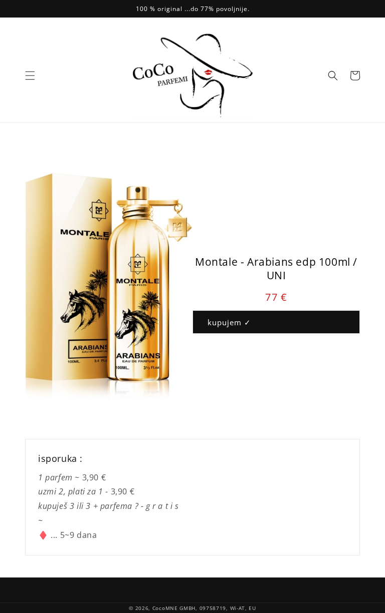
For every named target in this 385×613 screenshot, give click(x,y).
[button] (30, 76)
